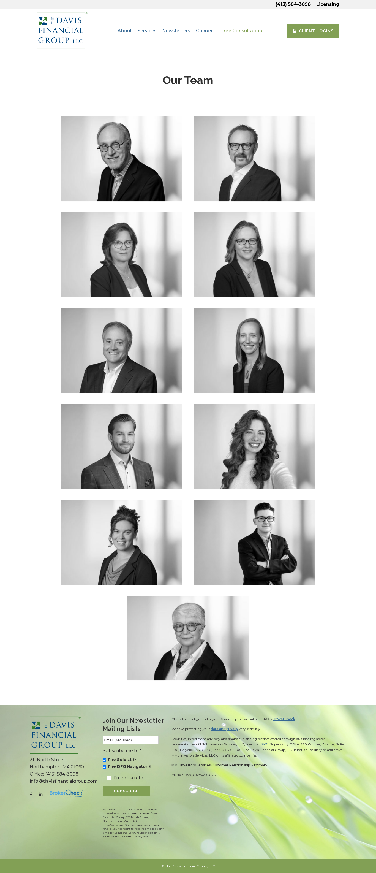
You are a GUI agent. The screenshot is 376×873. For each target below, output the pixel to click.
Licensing (327, 4)
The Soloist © (121, 759)
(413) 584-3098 (293, 4)
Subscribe (126, 791)
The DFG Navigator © (129, 766)
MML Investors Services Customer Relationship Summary (219, 765)
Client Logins (316, 30)
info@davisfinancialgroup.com (64, 781)
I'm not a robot (130, 778)
